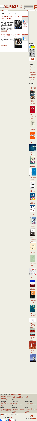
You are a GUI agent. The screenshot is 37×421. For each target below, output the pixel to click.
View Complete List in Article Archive (15, 394)
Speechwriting (25, 23)
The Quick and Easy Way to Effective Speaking (33, 153)
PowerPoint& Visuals (14, 10)
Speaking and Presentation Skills (10, 7)
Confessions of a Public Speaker (33, 226)
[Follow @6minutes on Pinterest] (34, 9)
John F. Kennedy (25, 28)
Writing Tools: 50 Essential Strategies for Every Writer (33, 252)
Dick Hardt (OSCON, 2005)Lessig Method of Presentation (33, 80)
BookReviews (22, 10)
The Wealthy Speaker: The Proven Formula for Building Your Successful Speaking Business (33, 301)
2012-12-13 (27, 396)
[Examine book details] (32, 98)
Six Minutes (11, 5)
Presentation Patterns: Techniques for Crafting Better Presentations (33, 314)
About (21, 6)
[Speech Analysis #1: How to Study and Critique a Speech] (32, 52)
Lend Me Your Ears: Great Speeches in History (33, 277)
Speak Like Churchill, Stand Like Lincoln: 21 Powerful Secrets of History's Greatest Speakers (34, 178)
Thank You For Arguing (33, 202)
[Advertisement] (17, 2)
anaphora (25, 44)
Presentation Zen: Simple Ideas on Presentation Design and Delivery (33, 351)
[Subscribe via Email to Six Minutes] (34, 6)
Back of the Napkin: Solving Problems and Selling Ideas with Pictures (33, 264)
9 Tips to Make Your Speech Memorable (6, 399)
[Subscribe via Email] (32, 415)
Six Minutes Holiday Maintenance (29, 403)
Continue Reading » (3, 45)
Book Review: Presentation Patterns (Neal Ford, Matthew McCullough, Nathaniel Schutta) (6, 410)
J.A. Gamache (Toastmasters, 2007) (33, 72)
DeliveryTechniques (10, 10)
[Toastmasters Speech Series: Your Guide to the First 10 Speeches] (32, 61)
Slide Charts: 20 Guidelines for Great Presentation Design (5, 408)
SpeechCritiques (18, 10)
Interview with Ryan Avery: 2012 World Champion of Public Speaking (30, 408)
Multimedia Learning (33, 288)
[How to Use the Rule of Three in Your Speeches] (32, 48)
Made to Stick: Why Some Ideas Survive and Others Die (33, 129)
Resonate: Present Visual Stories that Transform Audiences (33, 141)
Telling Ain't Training (33, 190)
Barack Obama (25, 26)
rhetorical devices (25, 29)
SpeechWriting (6, 10)
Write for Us (21, 7)
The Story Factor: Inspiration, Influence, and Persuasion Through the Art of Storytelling (33, 115)
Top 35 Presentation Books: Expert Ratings (31, 404)
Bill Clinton (25, 27)
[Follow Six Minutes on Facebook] (34, 7)
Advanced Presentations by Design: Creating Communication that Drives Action (33, 238)
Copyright (8, 414)
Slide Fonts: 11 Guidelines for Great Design (6, 409)
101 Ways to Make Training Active (33, 214)
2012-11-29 (27, 397)
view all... (14, 399)
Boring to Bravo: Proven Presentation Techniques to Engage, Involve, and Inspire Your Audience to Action (33, 324)
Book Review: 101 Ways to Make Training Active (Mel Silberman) (6, 398)
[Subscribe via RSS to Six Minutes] (36, 6)
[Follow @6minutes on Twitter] (36, 7)
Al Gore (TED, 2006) (32, 77)
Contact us (11, 417)
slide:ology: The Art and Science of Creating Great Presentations (33, 338)
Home (21, 5)
